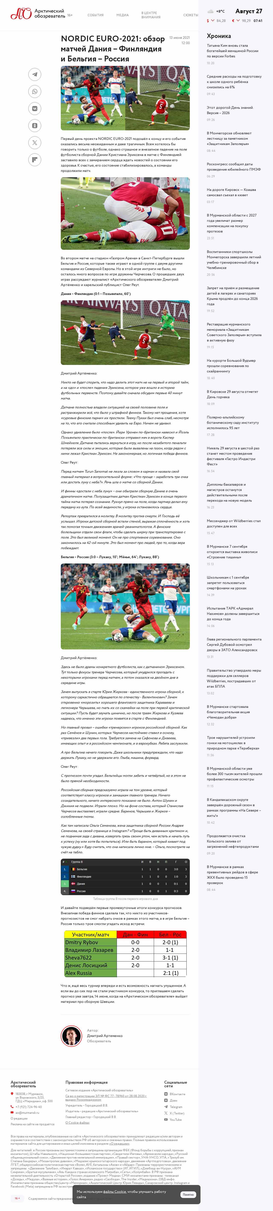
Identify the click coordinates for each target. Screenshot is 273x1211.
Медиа (122, 15)
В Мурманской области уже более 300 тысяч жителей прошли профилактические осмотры (234, 774)
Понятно (188, 1194)
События (96, 15)
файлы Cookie (114, 1191)
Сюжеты (190, 15)
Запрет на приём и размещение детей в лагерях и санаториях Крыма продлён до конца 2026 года (233, 296)
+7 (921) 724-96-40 (29, 1107)
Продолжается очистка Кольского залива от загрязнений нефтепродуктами (233, 841)
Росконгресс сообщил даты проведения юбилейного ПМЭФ (234, 167)
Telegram (176, 1107)
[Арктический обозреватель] (38, 14)
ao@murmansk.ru (27, 1113)
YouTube (176, 1120)
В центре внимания (151, 15)
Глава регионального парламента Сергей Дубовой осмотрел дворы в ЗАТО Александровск (234, 645)
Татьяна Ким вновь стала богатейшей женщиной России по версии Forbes (232, 51)
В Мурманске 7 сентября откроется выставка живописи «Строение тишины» (232, 552)
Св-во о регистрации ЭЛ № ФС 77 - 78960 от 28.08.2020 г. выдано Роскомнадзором (106, 1098)
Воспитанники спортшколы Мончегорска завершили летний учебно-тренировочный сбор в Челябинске (234, 259)
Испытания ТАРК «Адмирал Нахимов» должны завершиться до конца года (233, 614)
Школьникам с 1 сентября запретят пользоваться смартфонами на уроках (228, 583)
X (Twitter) (177, 1113)
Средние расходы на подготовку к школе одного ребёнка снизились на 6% (234, 82)
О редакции (19, 1118)
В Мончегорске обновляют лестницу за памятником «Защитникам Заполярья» (229, 139)
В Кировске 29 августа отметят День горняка (232, 394)
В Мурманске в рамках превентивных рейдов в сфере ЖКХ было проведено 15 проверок (232, 875)
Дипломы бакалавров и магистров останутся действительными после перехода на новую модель (229, 492)
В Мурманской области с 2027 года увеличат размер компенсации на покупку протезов (232, 223)
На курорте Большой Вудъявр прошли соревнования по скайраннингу (231, 366)
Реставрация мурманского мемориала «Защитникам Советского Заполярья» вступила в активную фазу (234, 332)
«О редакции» (119, 1143)
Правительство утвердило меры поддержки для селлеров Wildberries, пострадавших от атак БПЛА (234, 678)
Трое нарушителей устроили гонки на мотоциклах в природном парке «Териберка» (233, 743)
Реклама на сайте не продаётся (32, 1124)
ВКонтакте (177, 1094)
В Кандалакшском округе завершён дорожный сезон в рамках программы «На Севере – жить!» (234, 807)
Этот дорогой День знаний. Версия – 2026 (230, 110)
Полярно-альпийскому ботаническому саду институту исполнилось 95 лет (233, 423)
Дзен (173, 1100)
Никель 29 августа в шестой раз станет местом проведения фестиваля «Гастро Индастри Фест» (233, 456)
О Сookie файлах (77, 1123)
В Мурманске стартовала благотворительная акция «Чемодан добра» (228, 712)
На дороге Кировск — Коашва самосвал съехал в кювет (231, 192)
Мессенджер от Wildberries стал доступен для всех (234, 523)
